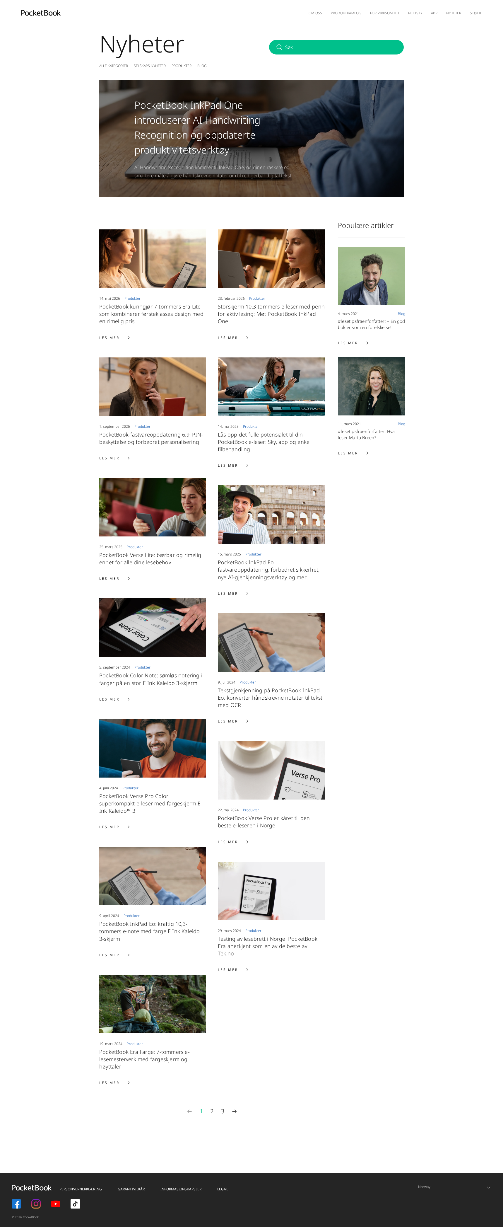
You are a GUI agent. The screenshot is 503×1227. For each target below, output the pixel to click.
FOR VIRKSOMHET (384, 13)
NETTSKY (415, 13)
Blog (202, 65)
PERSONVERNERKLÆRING (80, 1189)
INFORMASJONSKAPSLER (180, 1189)
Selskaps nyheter (150, 65)
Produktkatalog (346, 13)
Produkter (181, 65)
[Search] (279, 47)
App (434, 13)
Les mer (114, 337)
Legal (222, 1189)
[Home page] (40, 13)
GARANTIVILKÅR (131, 1189)
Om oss (315, 13)
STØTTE (476, 13)
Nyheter (453, 13)
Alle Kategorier (113, 65)
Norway (424, 1186)
